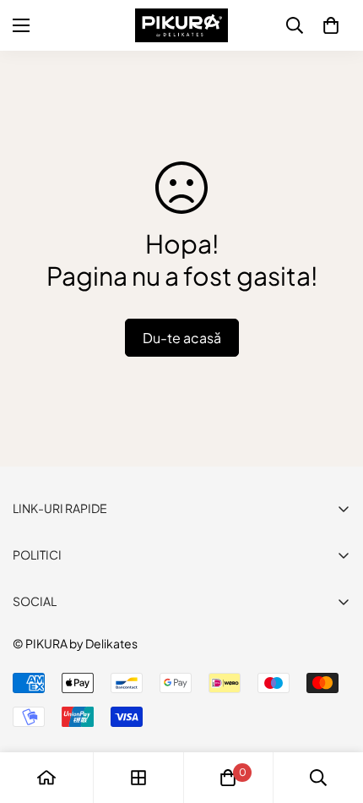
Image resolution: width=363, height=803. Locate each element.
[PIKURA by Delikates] (181, 25)
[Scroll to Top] (332, 713)
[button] (331, 25)
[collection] (138, 777)
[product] (46, 777)
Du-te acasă (182, 338)
